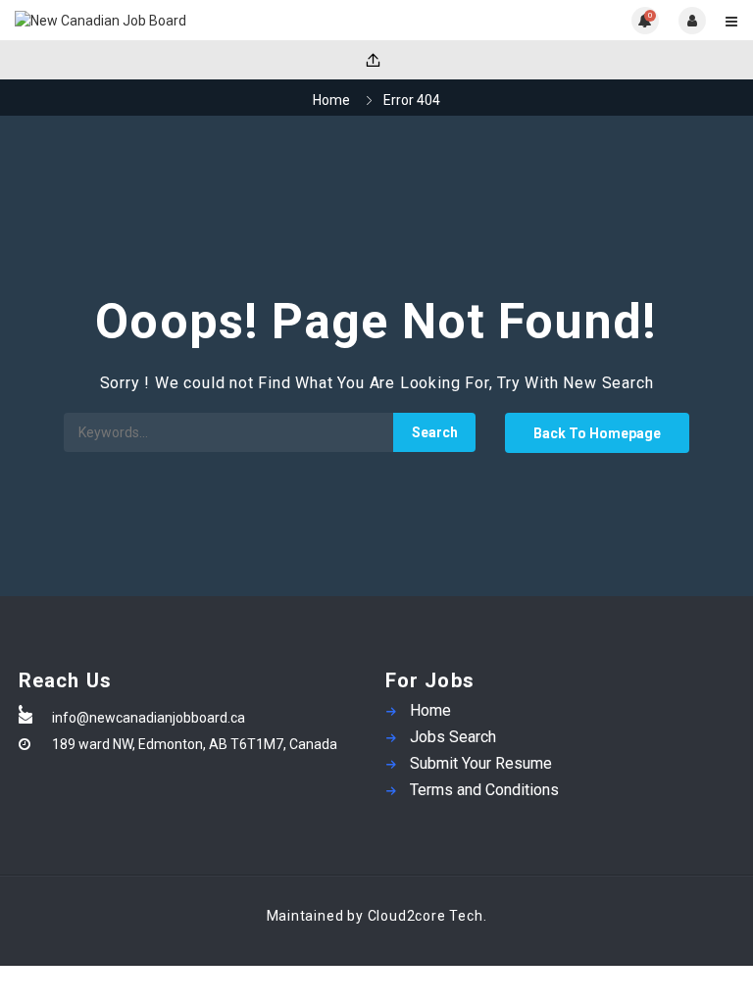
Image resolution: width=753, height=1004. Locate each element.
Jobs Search (453, 737)
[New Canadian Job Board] (195, 20)
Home (331, 100)
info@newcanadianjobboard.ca (148, 718)
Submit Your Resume (481, 763)
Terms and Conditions (484, 789)
